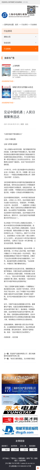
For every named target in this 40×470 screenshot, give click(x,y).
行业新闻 (33, 24)
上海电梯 (16, 66)
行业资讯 (24, 24)
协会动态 (7, 43)
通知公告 (7, 37)
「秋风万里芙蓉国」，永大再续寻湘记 (22, 359)
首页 (16, 24)
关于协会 (5, 458)
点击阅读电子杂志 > (8, 81)
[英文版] (25, 2)
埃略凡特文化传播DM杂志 (22, 87)
